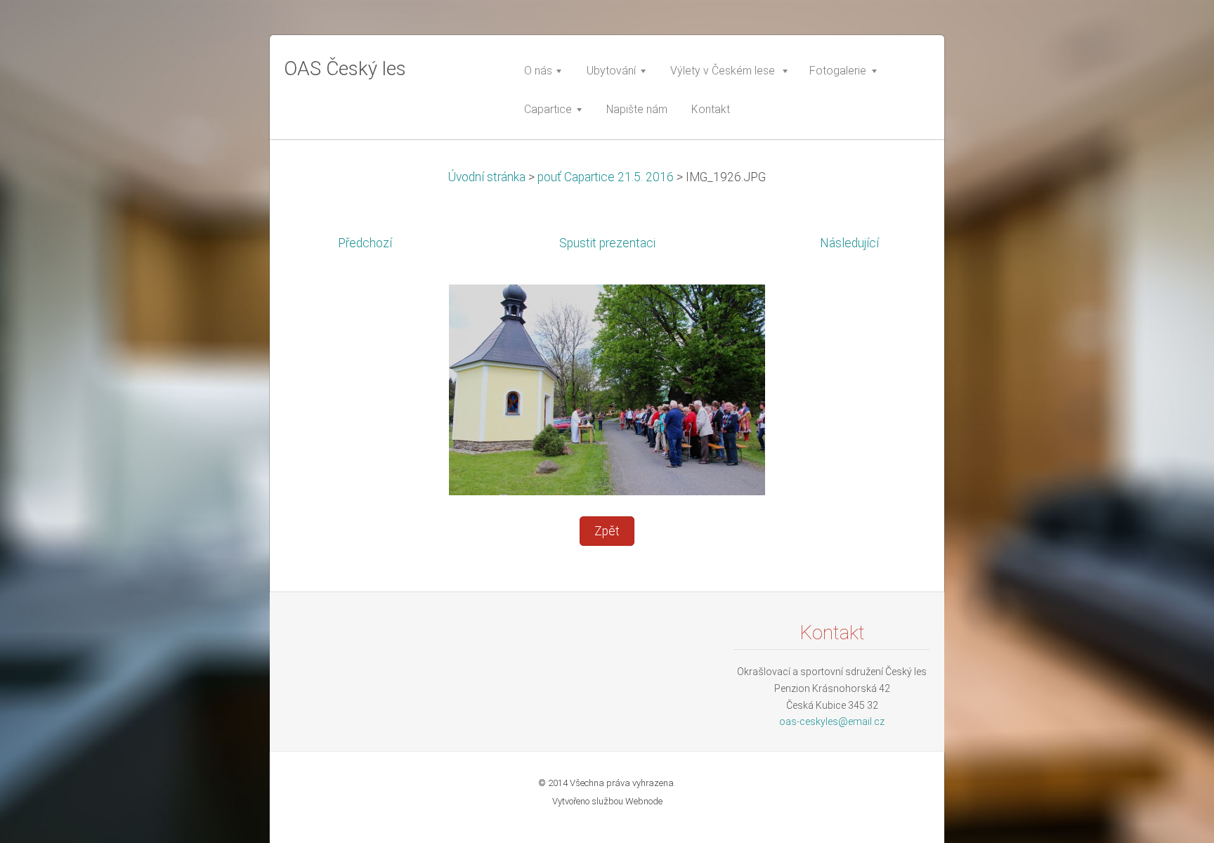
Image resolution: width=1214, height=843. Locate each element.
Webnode (644, 801)
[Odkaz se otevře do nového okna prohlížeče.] (607, 389)
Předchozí (365, 243)
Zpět (607, 531)
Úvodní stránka (487, 177)
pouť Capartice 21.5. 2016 (607, 177)
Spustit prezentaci (607, 243)
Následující (849, 243)
